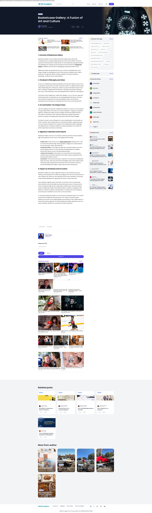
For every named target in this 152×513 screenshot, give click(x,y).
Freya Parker (48, 235)
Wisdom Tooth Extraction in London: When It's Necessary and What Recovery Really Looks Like (98, 163)
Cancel (48, 253)
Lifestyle (41, 464)
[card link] (110, 138)
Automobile (61, 464)
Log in (111, 4)
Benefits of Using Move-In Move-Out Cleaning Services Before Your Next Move (98, 155)
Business (40, 14)
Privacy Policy (70, 506)
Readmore (47, 236)
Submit (41, 253)
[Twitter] (93, 506)
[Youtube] (97, 506)
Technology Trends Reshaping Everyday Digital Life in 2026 (97, 179)
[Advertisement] (61, 214)
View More (60, 256)
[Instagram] (101, 506)
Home (88, 4)
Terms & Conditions (79, 506)
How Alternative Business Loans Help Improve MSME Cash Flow (97, 147)
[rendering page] (45, 4)
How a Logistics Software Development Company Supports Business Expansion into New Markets (98, 171)
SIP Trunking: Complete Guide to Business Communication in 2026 (98, 187)
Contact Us (55, 506)
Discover (94, 4)
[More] (82, 27)
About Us (101, 4)
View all (111, 39)
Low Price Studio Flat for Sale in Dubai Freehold (97, 139)
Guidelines (62, 506)
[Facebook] (91, 506)
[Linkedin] (104, 506)
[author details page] (39, 26)
